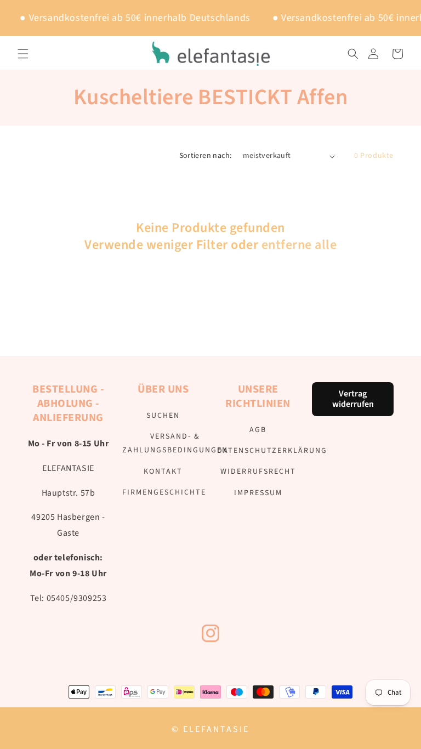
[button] (23, 54)
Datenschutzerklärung (272, 450)
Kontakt (163, 471)
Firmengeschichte (164, 492)
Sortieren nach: (205, 155)
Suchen (163, 415)
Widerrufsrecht (258, 471)
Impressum (258, 492)
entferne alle (299, 244)
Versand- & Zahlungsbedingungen (175, 443)
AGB (257, 429)
